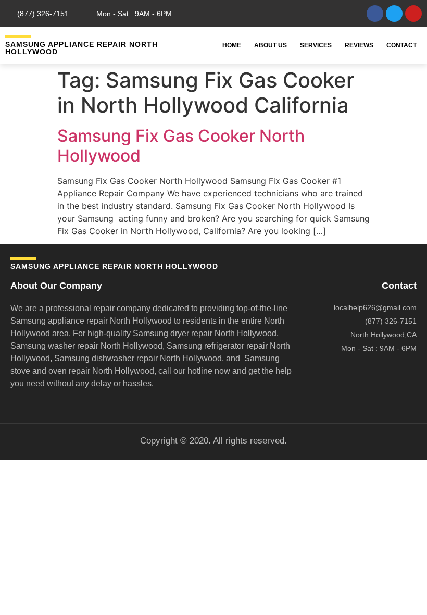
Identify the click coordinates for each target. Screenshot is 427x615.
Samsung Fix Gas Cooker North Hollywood (181, 146)
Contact (401, 45)
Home (231, 45)
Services (316, 45)
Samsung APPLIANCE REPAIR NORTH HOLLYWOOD (81, 48)
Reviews (359, 45)
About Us (270, 45)
